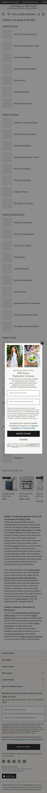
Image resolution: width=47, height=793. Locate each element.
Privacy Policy (29, 428)
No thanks (23, 439)
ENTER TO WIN (23, 434)
